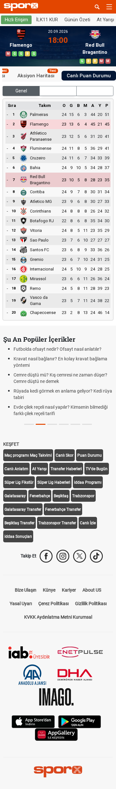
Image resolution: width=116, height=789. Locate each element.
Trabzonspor (83, 496)
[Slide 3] (64, 424)
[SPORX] (58, 771)
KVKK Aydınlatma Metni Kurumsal (58, 617)
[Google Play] (79, 721)
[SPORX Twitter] (79, 556)
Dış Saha (95, 90)
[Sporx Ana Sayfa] (22, 7)
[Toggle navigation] (109, 6)
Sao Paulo (39, 240)
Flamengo (39, 124)
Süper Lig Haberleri (53, 482)
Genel (21, 90)
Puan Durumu (89, 455)
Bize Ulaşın (25, 590)
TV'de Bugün (97, 469)
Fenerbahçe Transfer (63, 509)
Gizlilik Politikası (91, 603)
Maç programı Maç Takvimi (28, 455)
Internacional (42, 269)
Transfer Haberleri (66, 469)
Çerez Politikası (53, 603)
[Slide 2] (52, 424)
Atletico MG (41, 201)
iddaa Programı (88, 482)
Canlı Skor (64, 455)
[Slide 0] (29, 424)
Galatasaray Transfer (23, 509)
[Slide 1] (40, 424)
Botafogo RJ (42, 220)
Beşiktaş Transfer (19, 523)
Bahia (35, 167)
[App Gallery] (56, 734)
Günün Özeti (77, 20)
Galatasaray (15, 496)
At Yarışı (39, 469)
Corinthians (40, 211)
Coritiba (37, 191)
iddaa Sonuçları (18, 536)
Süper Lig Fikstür (19, 482)
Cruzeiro (37, 158)
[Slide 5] (87, 424)
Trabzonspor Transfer (57, 523)
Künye (49, 590)
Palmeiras (39, 114)
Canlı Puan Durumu (89, 76)
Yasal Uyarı (21, 603)
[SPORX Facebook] (46, 556)
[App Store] (33, 721)
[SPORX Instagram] (63, 556)
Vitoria (36, 230)
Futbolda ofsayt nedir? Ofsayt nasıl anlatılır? (58, 349)
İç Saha (58, 90)
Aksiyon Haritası (36, 75)
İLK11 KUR (47, 20)
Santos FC (39, 249)
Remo (35, 288)
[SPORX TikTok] (96, 556)
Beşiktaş (61, 496)
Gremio (37, 259)
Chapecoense (43, 312)
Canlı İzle (88, 523)
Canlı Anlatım (16, 469)
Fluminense (40, 148)
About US (91, 590)
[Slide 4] (75, 424)
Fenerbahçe (40, 496)
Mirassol (38, 278)
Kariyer (69, 590)
